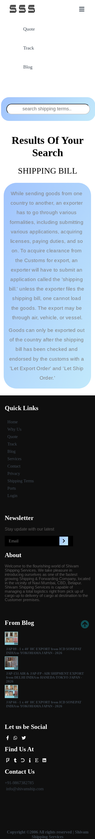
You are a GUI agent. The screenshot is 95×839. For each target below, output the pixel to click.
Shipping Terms (20, 481)
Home (12, 422)
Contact (13, 466)
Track (28, 48)
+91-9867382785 (19, 783)
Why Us (14, 429)
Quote (29, 29)
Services (14, 459)
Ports (11, 488)
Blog (27, 67)
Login (12, 495)
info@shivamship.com (25, 789)
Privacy (13, 473)
